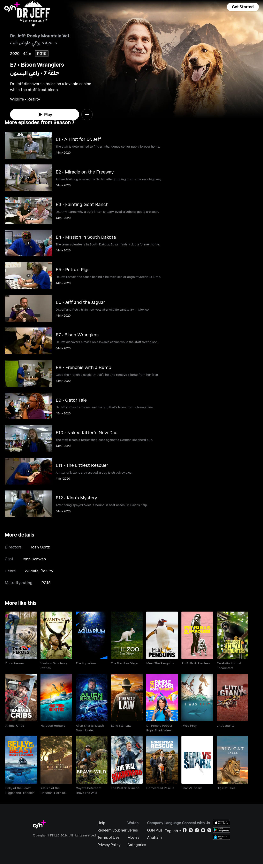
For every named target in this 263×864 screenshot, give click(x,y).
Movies (133, 837)
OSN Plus (155, 830)
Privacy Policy (108, 844)
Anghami (155, 837)
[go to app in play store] (221, 830)
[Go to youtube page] (203, 831)
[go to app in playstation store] (221, 837)
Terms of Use (108, 837)
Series (132, 830)
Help (101, 822)
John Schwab (34, 559)
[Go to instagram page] (190, 831)
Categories (136, 844)
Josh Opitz (40, 547)
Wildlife (32, 571)
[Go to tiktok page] (197, 831)
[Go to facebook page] (184, 831)
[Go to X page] (209, 831)
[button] (243, 7)
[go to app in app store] (221, 822)
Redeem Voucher (112, 830)
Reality (46, 571)
